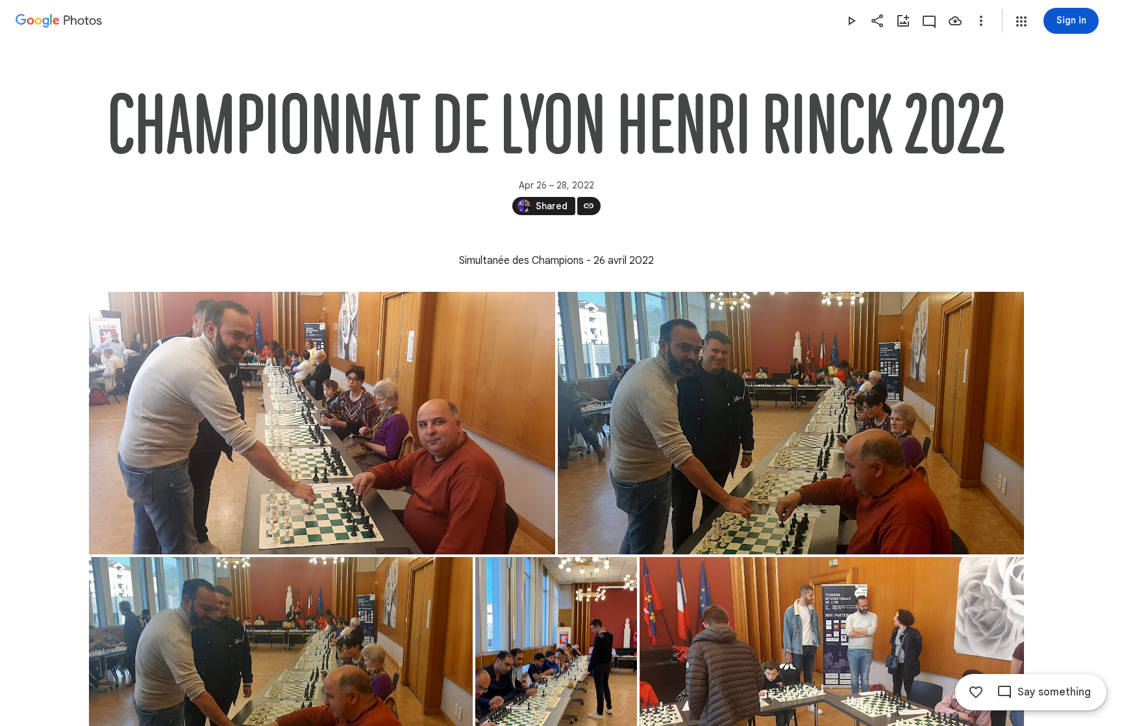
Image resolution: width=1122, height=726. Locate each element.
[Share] (877, 21)
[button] (1021, 21)
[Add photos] (903, 21)
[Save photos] (955, 21)
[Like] (976, 692)
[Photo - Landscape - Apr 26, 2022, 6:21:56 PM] (791, 423)
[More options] (981, 21)
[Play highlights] (851, 20)
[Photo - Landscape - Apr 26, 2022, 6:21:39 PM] (322, 423)
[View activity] (929, 21)
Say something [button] (1054, 692)
